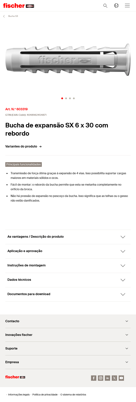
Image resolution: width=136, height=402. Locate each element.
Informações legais (19, 394)
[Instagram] (100, 378)
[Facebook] (93, 378)
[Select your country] (116, 5)
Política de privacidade (45, 394)
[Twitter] (114, 378)
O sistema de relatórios (73, 394)
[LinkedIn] (107, 378)
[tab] (62, 98)
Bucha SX (13, 16)
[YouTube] (121, 378)
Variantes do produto (21, 146)
